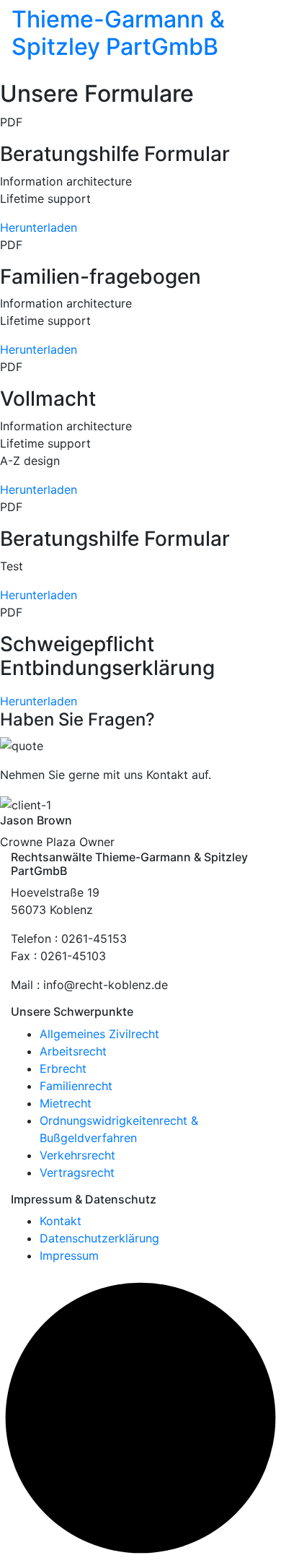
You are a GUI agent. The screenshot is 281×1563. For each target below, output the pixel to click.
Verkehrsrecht (77, 1155)
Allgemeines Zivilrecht (99, 1034)
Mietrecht (66, 1103)
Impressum (69, 1255)
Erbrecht (63, 1068)
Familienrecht (76, 1086)
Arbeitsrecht (73, 1051)
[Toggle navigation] (21, 70)
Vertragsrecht (77, 1172)
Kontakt (60, 1221)
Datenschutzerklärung (99, 1238)
